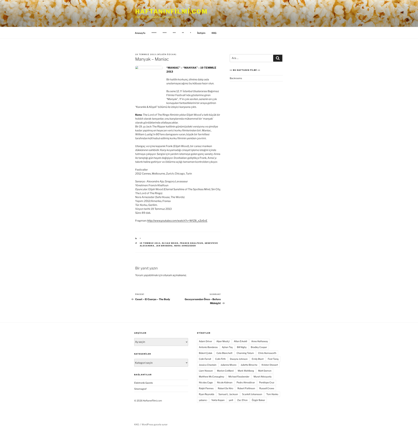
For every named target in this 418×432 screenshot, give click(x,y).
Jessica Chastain (207, 364)
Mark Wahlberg (246, 370)
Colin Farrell (205, 358)
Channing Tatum (245, 353)
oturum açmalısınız (174, 275)
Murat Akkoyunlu (263, 376)
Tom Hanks (272, 394)
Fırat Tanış (273, 358)
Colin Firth (220, 358)
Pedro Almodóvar (246, 382)
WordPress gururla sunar (155, 424)
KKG (214, 33)
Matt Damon (264, 370)
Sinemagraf (140, 388)
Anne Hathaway (259, 341)
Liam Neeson (206, 370)
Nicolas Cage (206, 382)
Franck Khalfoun (191, 243)
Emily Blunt (258, 358)
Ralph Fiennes (206, 388)
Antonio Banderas (208, 347)
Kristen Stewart (270, 364)
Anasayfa (140, 33)
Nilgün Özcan (167, 54)
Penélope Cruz (266, 382)
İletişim (201, 33)
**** (165, 33)
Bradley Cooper (259, 347)
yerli (231, 400)
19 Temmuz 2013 (150, 243)
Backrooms (236, 78)
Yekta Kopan (218, 400)
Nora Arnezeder (185, 246)
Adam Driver (205, 341)
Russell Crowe (266, 388)
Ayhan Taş (227, 347)
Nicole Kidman (224, 382)
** (183, 33)
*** (174, 33)
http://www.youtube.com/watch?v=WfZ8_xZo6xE (177, 220)
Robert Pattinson (246, 388)
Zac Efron (242, 400)
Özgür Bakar (258, 400)
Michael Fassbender (238, 376)
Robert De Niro (225, 388)
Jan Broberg (164, 246)
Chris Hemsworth (267, 353)
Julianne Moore (228, 364)
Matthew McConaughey (211, 376)
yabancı (203, 400)
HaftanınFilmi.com (171, 11)
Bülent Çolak (205, 353)
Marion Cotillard (225, 370)
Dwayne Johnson (239, 358)
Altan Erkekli (240, 341)
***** (154, 33)
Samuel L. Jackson (228, 394)
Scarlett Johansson (252, 394)
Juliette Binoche (249, 364)
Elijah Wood (170, 243)
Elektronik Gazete (143, 382)
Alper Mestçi (223, 341)
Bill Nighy (242, 347)
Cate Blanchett (224, 353)
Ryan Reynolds (206, 394)
